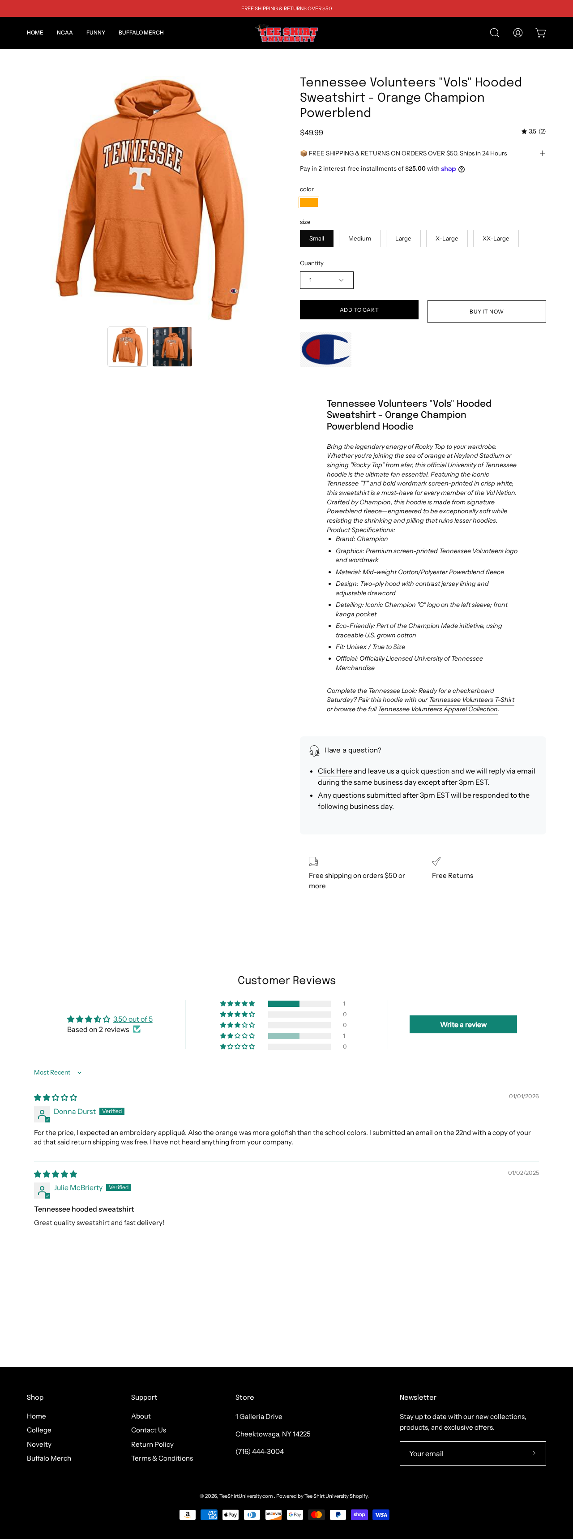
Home (36, 1416)
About (141, 1416)
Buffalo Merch (49, 1458)
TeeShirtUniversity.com (246, 1496)
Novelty (39, 1444)
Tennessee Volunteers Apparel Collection (438, 709)
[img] (534, 131)
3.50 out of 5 (133, 1019)
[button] (65, 33)
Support (144, 1397)
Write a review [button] (463, 1024)
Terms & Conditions (162, 1458)
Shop (35, 1397)
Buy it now (487, 311)
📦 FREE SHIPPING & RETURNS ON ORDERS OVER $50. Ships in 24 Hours (403, 153)
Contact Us (148, 1430)
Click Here (335, 770)
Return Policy (152, 1444)
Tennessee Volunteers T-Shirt (471, 700)
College (39, 1430)
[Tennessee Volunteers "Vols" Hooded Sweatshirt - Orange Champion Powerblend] (127, 347)
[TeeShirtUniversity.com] (286, 33)
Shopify (359, 1496)
